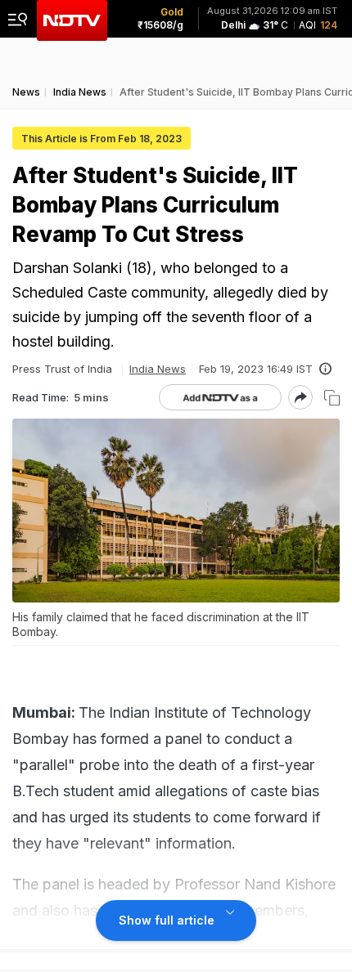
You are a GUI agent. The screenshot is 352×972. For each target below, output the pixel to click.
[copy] (332, 397)
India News (157, 368)
